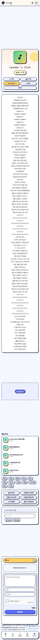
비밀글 (33, 608)
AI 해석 (12, 79)
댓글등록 (20, 612)
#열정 (17, 478)
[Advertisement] (20, 27)
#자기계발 (32, 482)
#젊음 (24, 482)
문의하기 (33, 626)
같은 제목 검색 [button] (29, 497)
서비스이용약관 (16, 625)
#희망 (18, 482)
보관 (21, 88)
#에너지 (11, 482)
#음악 (30, 478)
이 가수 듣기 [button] (12, 83)
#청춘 (10, 478)
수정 (9, 520)
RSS (23, 629)
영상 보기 (21, 392)
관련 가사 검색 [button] (29, 493)
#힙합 (4, 478)
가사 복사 (12, 493)
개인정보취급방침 (6, 625)
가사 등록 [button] (12, 502)
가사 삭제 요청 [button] (29, 502)
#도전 (23, 478)
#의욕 (10, 486)
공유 (29, 83)
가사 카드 (29, 79)
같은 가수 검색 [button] (12, 497)
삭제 (17, 520)
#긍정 (4, 482)
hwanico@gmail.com (14, 629)
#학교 (4, 486)
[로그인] (32, 3)
